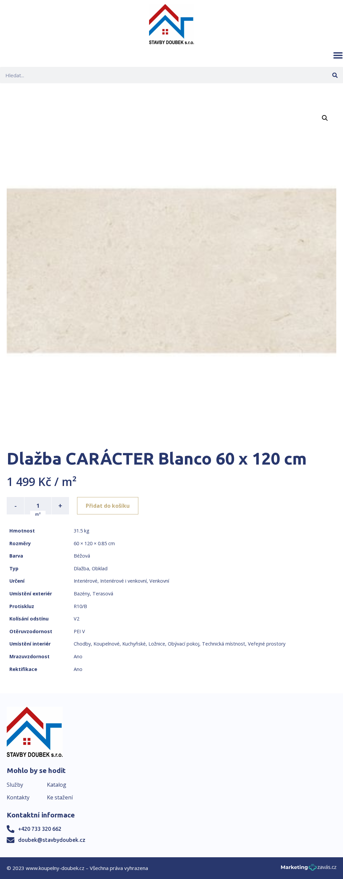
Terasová (102, 593)
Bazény (82, 593)
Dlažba (81, 568)
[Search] (335, 75)
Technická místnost (223, 644)
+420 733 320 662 (39, 829)
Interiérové (85, 581)
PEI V (79, 631)
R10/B (80, 606)
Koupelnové (106, 644)
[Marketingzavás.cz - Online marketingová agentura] (308, 869)
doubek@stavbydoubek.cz (51, 840)
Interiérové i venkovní (123, 581)
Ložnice (156, 644)
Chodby (82, 644)
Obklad (100, 568)
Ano (78, 656)
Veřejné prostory (266, 644)
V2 (76, 618)
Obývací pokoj (183, 644)
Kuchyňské (134, 644)
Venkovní (159, 581)
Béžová (82, 556)
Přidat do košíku (108, 505)
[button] (338, 55)
